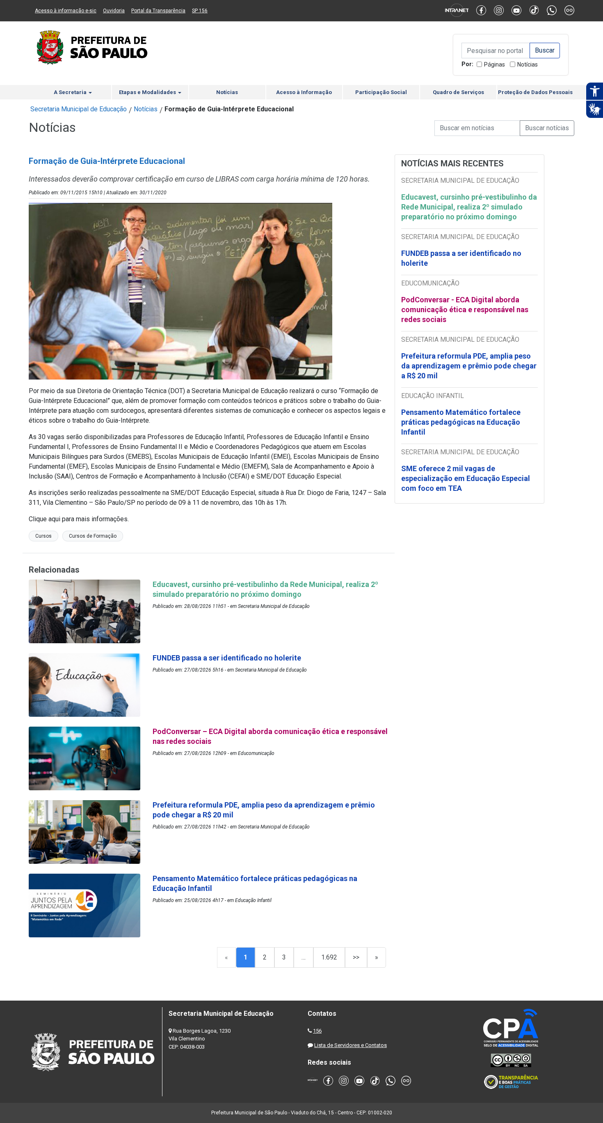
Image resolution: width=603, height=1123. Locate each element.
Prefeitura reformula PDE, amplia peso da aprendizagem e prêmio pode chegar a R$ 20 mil (469, 366)
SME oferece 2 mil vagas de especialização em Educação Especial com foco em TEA (465, 478)
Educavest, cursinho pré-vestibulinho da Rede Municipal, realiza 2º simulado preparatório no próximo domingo (469, 207)
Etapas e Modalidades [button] (148, 92)
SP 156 (200, 11)
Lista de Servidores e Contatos (350, 1045)
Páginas (494, 64)
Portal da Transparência (158, 11)
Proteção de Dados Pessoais (535, 92)
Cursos (43, 536)
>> (356, 957)
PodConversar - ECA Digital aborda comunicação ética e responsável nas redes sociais (464, 309)
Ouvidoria (114, 11)
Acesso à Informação (304, 92)
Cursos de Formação (92, 536)
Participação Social (381, 92)
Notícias (527, 64)
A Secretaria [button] (71, 92)
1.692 (329, 957)
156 (317, 1031)
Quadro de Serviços (458, 92)
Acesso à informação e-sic (65, 11)
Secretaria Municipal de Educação (78, 109)
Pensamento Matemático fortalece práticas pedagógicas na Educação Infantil (461, 422)
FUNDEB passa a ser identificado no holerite (461, 258)
